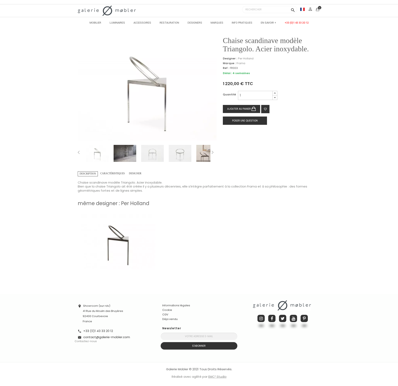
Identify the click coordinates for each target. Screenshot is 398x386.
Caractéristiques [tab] (112, 173)
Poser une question (245, 120)
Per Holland (246, 58)
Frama (241, 63)
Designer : (230, 58)
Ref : (226, 68)
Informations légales (176, 305)
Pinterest (304, 318)
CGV (165, 314)
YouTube (293, 318)
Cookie (167, 310)
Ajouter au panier (239, 109)
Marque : (229, 63)
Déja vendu (170, 319)
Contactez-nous (86, 341)
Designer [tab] (135, 173)
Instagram (261, 318)
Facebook (271, 318)
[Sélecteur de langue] (302, 9)
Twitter (282, 318)
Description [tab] (88, 173)
